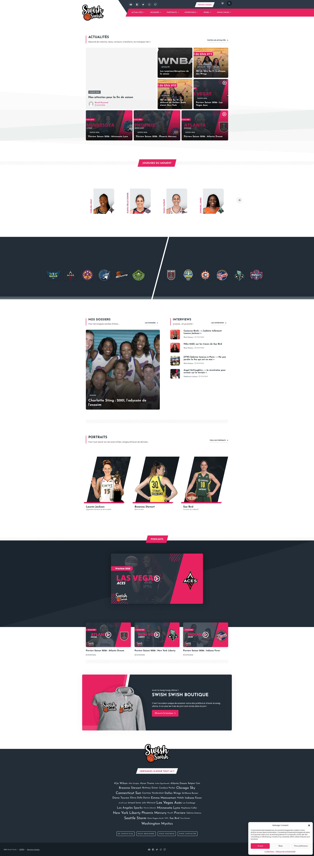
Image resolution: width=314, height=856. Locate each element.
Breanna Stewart (130, 787)
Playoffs (170, 813)
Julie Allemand (148, 803)
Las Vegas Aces (169, 803)
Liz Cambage (189, 803)
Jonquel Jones (134, 803)
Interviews (190, 12)
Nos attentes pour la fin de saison (110, 97)
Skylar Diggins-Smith (155, 818)
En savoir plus (125, 834)
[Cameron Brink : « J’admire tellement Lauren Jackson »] (175, 334)
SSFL (167, 818)
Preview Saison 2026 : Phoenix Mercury (156, 137)
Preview (179, 813)
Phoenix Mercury (154, 813)
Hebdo (180, 798)
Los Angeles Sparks (130, 807)
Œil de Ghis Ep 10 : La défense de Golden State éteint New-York (173, 102)
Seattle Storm (135, 818)
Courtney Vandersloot (153, 793)
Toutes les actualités (216, 40)
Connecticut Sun (128, 793)
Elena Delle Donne (140, 798)
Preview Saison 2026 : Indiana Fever (201, 651)
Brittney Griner (150, 788)
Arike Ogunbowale (162, 783)
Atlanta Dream (178, 783)
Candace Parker (167, 788)
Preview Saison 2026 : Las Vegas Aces (209, 103)
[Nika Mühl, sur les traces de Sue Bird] (175, 347)
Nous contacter (187, 834)
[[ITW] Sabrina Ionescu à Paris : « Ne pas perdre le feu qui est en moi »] (175, 360)
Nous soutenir (167, 834)
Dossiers (154, 12)
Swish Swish (223, 12)
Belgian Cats (194, 783)
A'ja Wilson (121, 783)
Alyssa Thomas (147, 783)
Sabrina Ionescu (193, 813)
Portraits (172, 12)
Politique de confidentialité (285, 851)
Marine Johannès (150, 808)
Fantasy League (205, 5)
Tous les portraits (218, 440)
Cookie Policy (269, 851)
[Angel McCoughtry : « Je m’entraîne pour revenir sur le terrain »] (175, 374)
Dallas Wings (173, 793)
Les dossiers (150, 323)
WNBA (206, 12)
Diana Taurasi (120, 798)
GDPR (21, 849)
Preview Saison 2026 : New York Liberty (155, 651)
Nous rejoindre (146, 834)
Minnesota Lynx (168, 808)
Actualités (137, 12)
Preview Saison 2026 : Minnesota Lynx (108, 137)
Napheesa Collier (189, 808)
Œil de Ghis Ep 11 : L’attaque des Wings (211, 72)
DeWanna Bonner (190, 793)
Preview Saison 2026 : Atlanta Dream (203, 137)
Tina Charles (185, 818)
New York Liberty (127, 813)
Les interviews (217, 323)
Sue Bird (174, 818)
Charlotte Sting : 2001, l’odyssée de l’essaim (117, 403)
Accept (260, 846)
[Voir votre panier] (222, 3)
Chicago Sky (185, 788)
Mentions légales (33, 849)
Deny (280, 846)
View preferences (300, 846)
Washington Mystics (157, 823)
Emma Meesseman (163, 797)
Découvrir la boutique (164, 713)
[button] (309, 825)
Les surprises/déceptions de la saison (174, 72)
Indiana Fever (193, 798)
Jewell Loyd (123, 803)
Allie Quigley (134, 783)
